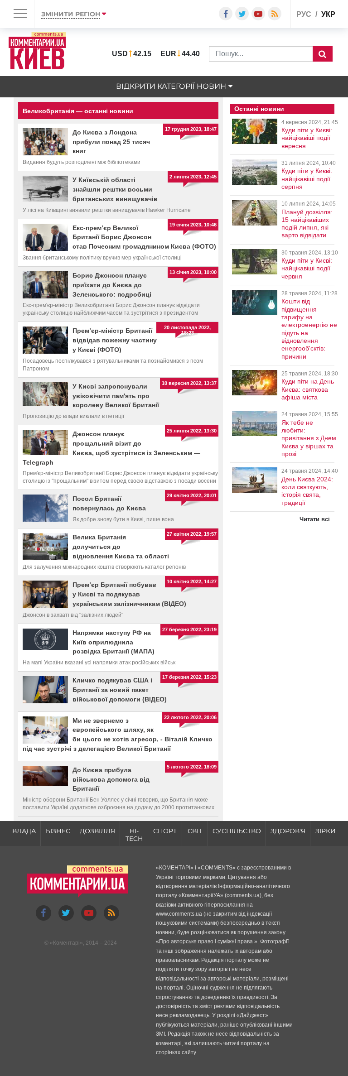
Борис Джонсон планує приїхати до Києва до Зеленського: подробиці (111, 285)
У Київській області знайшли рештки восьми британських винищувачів (115, 189)
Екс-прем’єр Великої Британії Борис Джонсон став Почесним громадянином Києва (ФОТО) (144, 237)
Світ (195, 831)
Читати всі (315, 519)
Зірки (325, 831)
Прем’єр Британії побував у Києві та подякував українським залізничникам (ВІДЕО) (129, 594)
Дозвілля (97, 831)
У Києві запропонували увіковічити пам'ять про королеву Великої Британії (115, 396)
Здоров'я (288, 831)
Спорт (165, 831)
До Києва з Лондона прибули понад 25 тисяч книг (111, 142)
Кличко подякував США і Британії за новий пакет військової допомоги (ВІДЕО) (119, 690)
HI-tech (134, 835)
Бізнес (58, 831)
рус (303, 14)
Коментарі (66, 943)
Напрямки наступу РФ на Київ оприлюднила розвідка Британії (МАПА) (113, 642)
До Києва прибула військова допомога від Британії (111, 779)
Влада (24, 831)
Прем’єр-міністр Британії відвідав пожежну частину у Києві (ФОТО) (114, 340)
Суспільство (237, 831)
